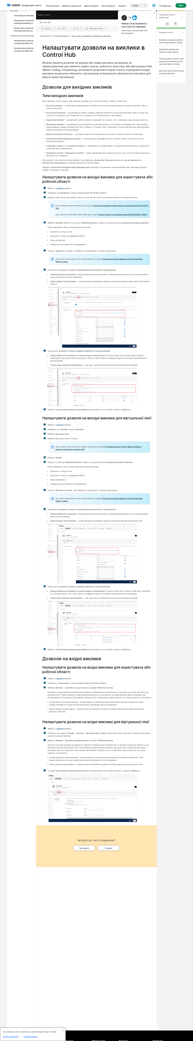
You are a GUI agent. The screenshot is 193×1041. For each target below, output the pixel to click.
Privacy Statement (10, 1037)
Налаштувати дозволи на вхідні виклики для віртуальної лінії (24, 49)
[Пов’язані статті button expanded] (182, 33)
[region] (33, 1034)
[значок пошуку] (132, 5)
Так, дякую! (84, 848)
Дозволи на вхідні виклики (22, 36)
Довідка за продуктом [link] (71, 6)
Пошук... (136, 5)
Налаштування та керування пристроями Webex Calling (122, 214)
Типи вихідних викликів (24, 15)
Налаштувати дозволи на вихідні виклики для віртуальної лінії (24, 29)
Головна (40, 15)
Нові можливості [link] (108, 6)
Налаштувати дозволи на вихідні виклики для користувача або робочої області (24, 21)
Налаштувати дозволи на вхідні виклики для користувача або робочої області (24, 42)
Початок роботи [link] (52, 6)
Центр (59, 188)
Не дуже (108, 848)
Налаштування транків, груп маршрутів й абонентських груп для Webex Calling (171, 61)
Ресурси (121, 6)
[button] (154, 5)
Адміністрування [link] (91, 6)
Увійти (180, 5)
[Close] (63, 1030)
